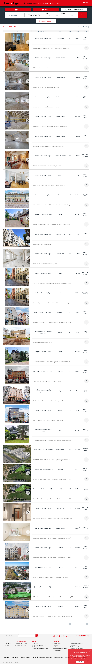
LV (83, 2)
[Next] (28, 42)
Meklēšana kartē (46, 21)
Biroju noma (35, 643)
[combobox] (14, 15)
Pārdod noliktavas (56, 650)
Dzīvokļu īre (8, 643)
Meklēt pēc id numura (10, 636)
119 (84, 624)
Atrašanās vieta (42, 31)
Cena (47, 13)
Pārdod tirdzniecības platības (59, 648)
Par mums (6, 657)
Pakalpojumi (15, 657)
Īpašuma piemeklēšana (44, 657)
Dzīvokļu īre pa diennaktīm (21, 643)
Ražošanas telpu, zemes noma (40, 648)
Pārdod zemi (73, 645)
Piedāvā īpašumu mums (28, 657)
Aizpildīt (79, 662)
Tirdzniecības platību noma (39, 645)
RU (85, 2)
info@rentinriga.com (64, 636)
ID (17, 31)
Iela (60, 31)
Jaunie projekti (58, 657)
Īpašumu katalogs (31, 3)
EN (87, 2)
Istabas (63, 13)
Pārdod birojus (56, 647)
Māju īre (7, 645)
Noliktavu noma (36, 647)
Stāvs (70, 31)
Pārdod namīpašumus (75, 647)
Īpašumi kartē (44, 3)
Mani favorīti (55, 3)
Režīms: (80, 27)
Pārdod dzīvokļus (56, 643)
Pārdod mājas (55, 645)
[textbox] (34, 15)
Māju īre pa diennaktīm (20, 645)
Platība (77, 31)
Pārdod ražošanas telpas (76, 643)
